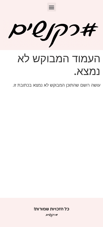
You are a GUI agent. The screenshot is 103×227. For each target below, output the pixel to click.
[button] (51, 7)
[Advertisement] (51, 143)
